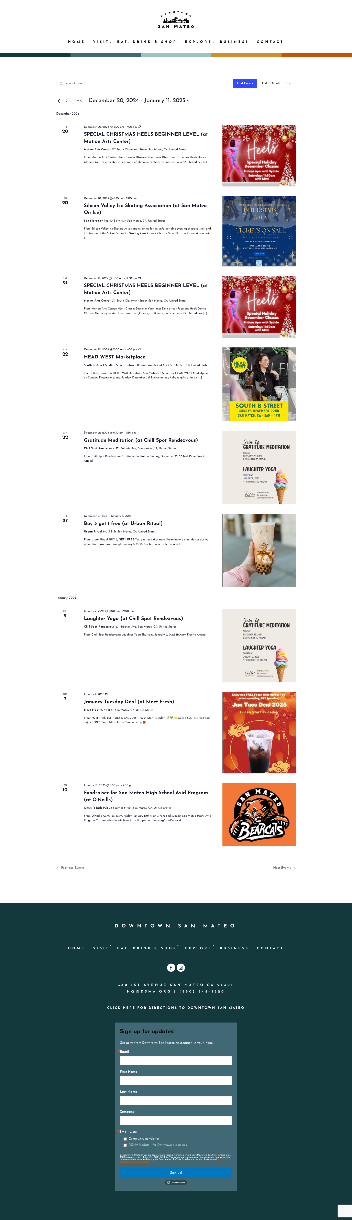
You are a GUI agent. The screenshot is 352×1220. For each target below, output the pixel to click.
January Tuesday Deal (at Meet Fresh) (129, 702)
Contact (270, 42)
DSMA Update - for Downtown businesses (158, 1145)
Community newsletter (144, 1138)
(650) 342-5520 (202, 991)
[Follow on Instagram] (181, 968)
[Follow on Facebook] (171, 968)
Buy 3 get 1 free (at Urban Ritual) (123, 523)
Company (127, 1112)
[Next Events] (66, 100)
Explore (198, 42)
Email (124, 1052)
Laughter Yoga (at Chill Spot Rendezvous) (133, 618)
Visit (101, 42)
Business (234, 42)
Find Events (245, 83)
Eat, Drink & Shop (147, 42)
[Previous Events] (58, 100)
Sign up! (176, 1173)
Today (78, 101)
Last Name (128, 1092)
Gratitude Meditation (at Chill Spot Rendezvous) (141, 440)
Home (76, 42)
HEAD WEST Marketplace (114, 357)
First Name (129, 1072)
